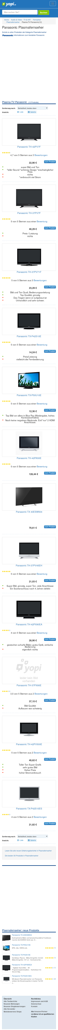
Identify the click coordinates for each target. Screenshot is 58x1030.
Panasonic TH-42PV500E (29, 744)
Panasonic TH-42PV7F (29, 146)
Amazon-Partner (40, 1011)
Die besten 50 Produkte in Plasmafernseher (21, 855)
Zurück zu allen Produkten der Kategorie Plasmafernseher (24, 32)
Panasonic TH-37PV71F (29, 272)
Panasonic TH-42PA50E (29, 458)
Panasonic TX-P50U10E (29, 395)
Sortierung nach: (8, 108)
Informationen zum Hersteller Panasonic (29, 35)
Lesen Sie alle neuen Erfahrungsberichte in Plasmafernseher (28, 850)
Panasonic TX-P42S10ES (29, 808)
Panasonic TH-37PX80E (29, 685)
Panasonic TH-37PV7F (29, 213)
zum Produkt (50, 161)
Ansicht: (5, 112)
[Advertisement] (29, 69)
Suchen (43, 12)
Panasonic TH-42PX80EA (29, 624)
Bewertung (42, 221)
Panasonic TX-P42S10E (29, 336)
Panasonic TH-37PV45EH (29, 565)
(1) (55, 948)
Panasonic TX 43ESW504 (29, 511)
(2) (55, 979)
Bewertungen (41, 155)
